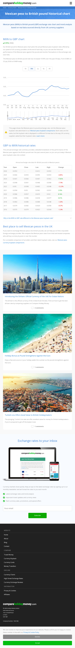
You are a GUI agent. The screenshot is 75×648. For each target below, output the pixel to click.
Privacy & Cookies (10, 591)
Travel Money (8, 555)
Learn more (40, 136)
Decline (37, 637)
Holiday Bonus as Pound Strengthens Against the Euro (27, 355)
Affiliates (7, 594)
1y (38, 68)
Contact (6, 546)
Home (4, 8)
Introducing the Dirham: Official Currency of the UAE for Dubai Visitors (34, 296)
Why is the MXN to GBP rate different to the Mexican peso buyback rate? (28, 218)
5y (43, 68)
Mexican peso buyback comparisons (42, 131)
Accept (37, 643)
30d (31, 68)
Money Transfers (10, 566)
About (6, 539)
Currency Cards (9, 562)
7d (25, 68)
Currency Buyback (10, 559)
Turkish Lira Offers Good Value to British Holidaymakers (28, 415)
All (49, 68)
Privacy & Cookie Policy (31, 632)
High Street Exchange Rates (13, 578)
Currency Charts (12, 8)
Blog (5, 542)
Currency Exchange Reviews (13, 582)
